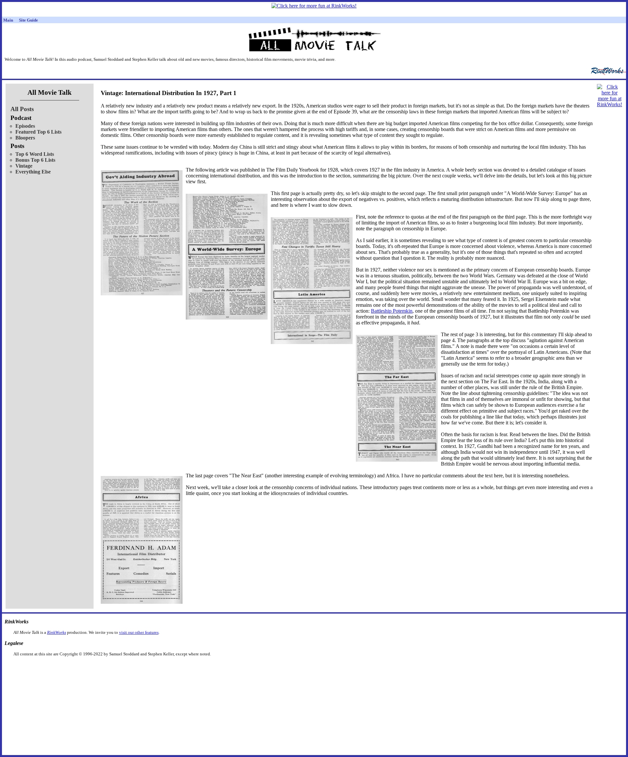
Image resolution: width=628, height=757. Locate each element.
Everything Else (33, 171)
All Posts (22, 109)
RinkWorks (56, 632)
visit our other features (139, 632)
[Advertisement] (280, 667)
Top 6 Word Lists (34, 154)
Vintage (23, 166)
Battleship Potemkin (391, 311)
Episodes (25, 126)
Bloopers (25, 137)
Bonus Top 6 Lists (35, 160)
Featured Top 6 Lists (38, 132)
